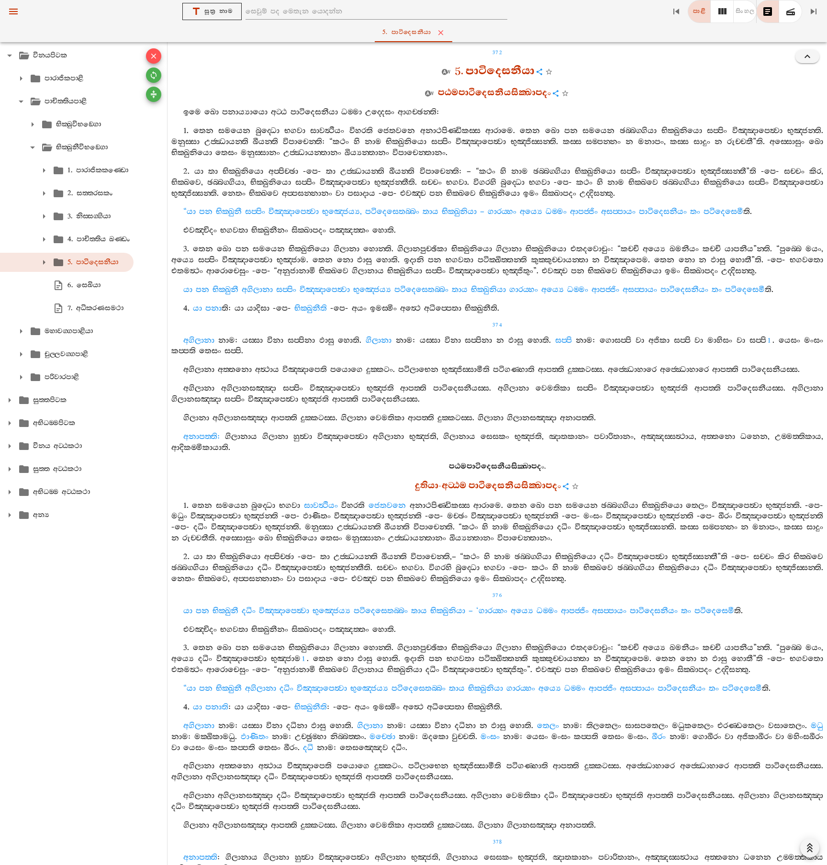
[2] (722, 11)
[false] (767, 11)
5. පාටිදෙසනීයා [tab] (406, 32)
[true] (790, 11)
